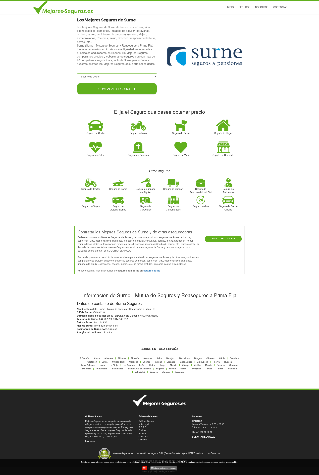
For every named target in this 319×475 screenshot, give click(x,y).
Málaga (185, 365)
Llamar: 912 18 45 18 (202, 431)
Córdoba (133, 361)
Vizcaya (154, 371)
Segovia (160, 368)
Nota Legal (144, 424)
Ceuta (104, 361)
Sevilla (172, 368)
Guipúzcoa (202, 361)
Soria (183, 368)
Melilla (197, 365)
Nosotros (261, 7)
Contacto (143, 439)
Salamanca (117, 368)
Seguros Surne (151, 270)
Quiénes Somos (146, 421)
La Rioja (113, 365)
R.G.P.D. (143, 427)
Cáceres (210, 358)
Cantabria (234, 358)
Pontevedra (101, 368)
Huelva (216, 361)
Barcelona (184, 358)
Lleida (152, 365)
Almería (135, 358)
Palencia (86, 368)
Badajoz (170, 358)
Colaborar (143, 436)
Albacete (108, 358)
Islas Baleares (88, 365)
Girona (158, 361)
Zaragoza (179, 371)
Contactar (280, 7)
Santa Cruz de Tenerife (139, 368)
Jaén (102, 365)
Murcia (208, 365)
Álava (97, 358)
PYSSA (142, 433)
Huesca (228, 361)
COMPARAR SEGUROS (115, 88)
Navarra (221, 365)
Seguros (244, 7)
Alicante (122, 358)
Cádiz (222, 358)
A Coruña (84, 358)
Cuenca (146, 361)
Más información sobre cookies (163, 468)
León (141, 365)
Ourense (233, 365)
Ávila (159, 358)
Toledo (219, 368)
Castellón (92, 361)
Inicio (230, 7)
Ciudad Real (118, 361)
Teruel (209, 368)
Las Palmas (129, 365)
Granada (171, 361)
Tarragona (196, 368)
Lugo (162, 365)
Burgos (198, 358)
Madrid (173, 365)
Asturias (147, 358)
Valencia (232, 368)
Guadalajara (186, 361)
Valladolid (140, 371)
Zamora (166, 371)
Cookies (142, 430)
